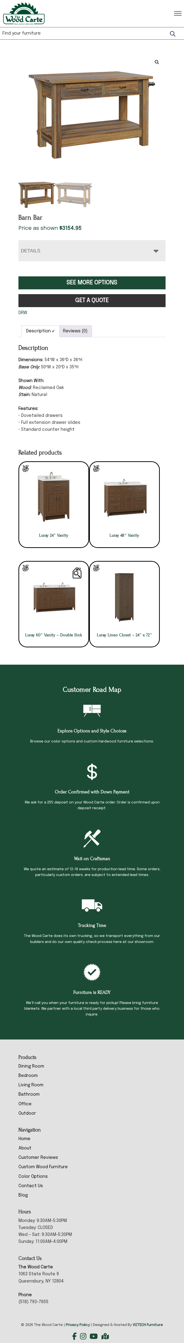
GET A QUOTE (92, 301)
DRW (22, 313)
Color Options (33, 1176)
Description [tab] (38, 331)
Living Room (30, 1085)
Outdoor (27, 1113)
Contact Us (30, 1186)
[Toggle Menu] (178, 13)
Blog (23, 1195)
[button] (157, 62)
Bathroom (29, 1094)
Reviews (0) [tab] (75, 331)
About (24, 1148)
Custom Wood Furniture (43, 1167)
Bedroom (28, 1076)
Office (25, 1104)
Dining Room (31, 1066)
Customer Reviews (38, 1157)
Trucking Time (92, 925)
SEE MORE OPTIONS (92, 283)
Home (24, 1139)
